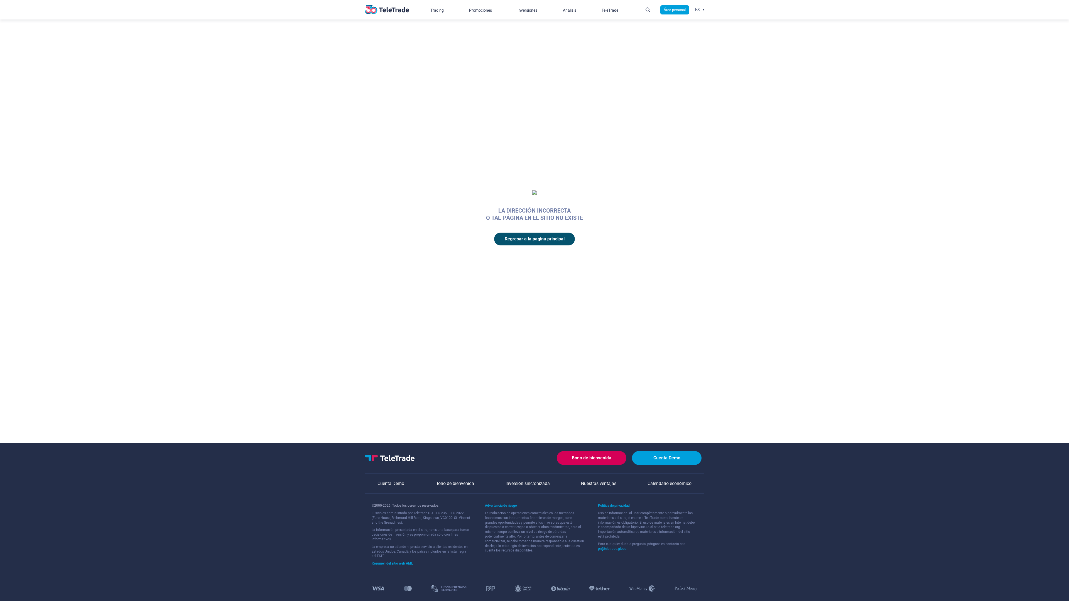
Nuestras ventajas (598, 483)
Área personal (675, 10)
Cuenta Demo (666, 457)
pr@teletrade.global (612, 549)
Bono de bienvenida (591, 457)
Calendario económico (670, 483)
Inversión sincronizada (528, 483)
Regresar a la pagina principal (535, 239)
